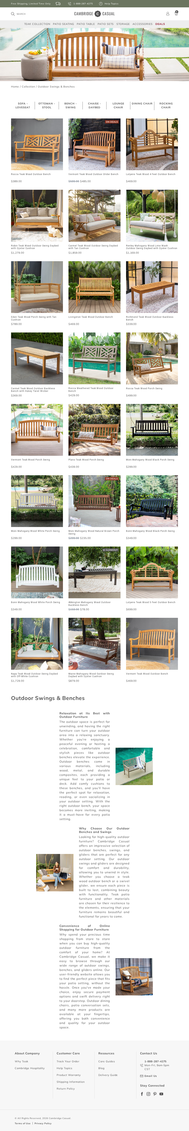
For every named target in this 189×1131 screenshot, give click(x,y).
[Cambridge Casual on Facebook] (142, 1094)
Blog (101, 1068)
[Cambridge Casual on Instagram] (148, 1094)
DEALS (160, 24)
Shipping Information (71, 1081)
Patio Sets (106, 24)
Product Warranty (69, 1075)
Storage (123, 24)
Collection (28, 86)
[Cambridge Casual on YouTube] (161, 1094)
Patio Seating (63, 24)
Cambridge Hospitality (30, 1068)
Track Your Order (68, 1061)
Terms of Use (23, 1123)
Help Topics (64, 1068)
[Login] (168, 13)
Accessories (143, 24)
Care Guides (106, 1061)
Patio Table (86, 24)
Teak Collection (37, 24)
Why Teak (21, 1061)
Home (15, 86)
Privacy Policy (43, 1123)
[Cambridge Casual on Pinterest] (155, 1094)
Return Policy (66, 1088)
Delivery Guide (108, 1075)
